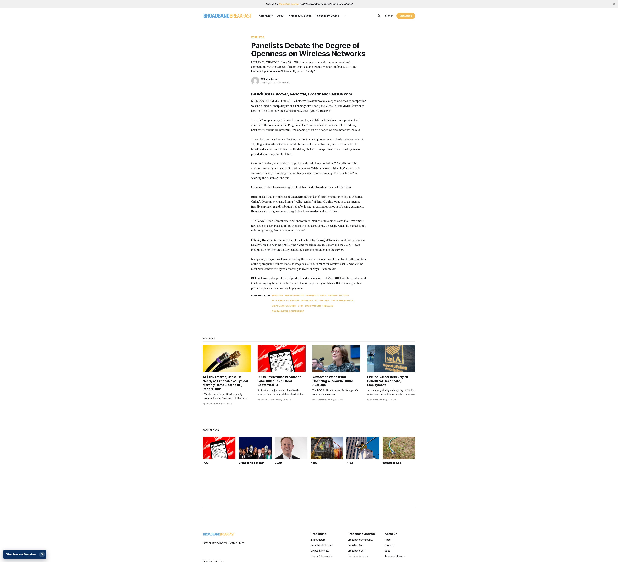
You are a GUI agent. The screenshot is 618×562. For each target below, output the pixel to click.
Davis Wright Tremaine (319, 305)
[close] (614, 3)
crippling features (284, 305)
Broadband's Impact (322, 545)
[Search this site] (379, 15)
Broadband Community (360, 539)
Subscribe (406, 15)
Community (266, 15)
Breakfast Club (356, 545)
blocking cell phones (286, 300)
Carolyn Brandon (342, 300)
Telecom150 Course (327, 15)
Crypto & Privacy (320, 550)
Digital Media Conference (288, 311)
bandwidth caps (316, 295)
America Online (294, 295)
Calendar (389, 545)
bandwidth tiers (338, 295)
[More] (345, 15)
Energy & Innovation (322, 556)
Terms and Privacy (395, 556)
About (280, 15)
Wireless (257, 37)
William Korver (270, 79)
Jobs (387, 550)
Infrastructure (318, 539)
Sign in (389, 15)
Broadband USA (356, 550)
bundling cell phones (315, 300)
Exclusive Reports (358, 556)
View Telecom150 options (21, 554)
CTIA (300, 305)
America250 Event (300, 15)
